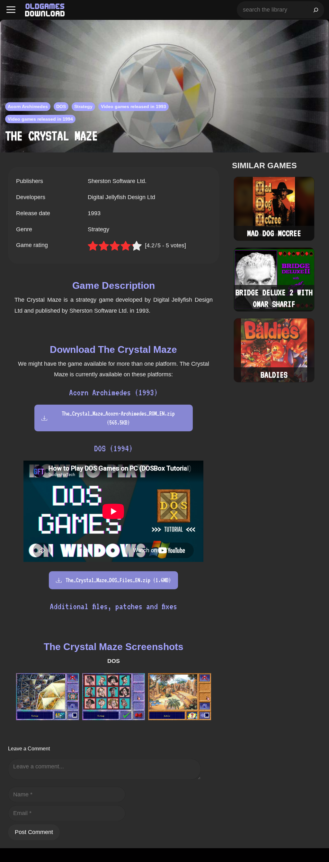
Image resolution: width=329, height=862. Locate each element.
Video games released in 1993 (133, 106)
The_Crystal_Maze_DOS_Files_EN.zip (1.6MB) (118, 580)
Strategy (83, 106)
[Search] (316, 10)
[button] (11, 10)
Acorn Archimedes (28, 106)
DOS (61, 106)
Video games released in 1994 (40, 119)
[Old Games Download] (45, 10)
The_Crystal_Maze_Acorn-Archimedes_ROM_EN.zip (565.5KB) (118, 418)
